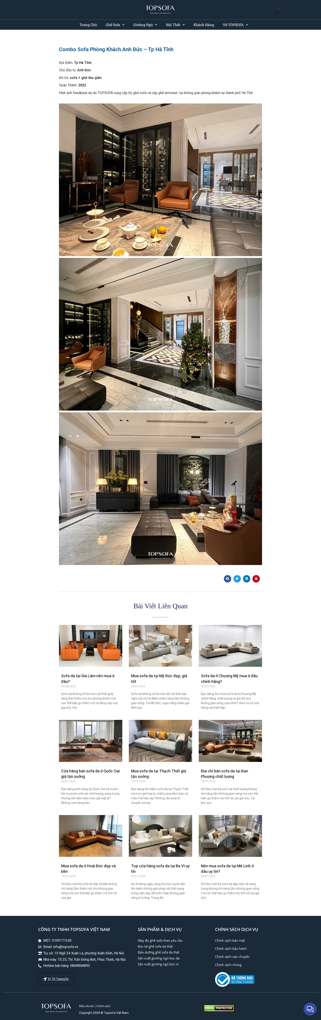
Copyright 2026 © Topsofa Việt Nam (104, 1013)
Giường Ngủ (143, 24)
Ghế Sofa (113, 24)
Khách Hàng (203, 24)
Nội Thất (173, 24)
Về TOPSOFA (233, 24)
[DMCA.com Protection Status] (219, 1010)
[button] (279, 9)
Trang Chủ (88, 24)
